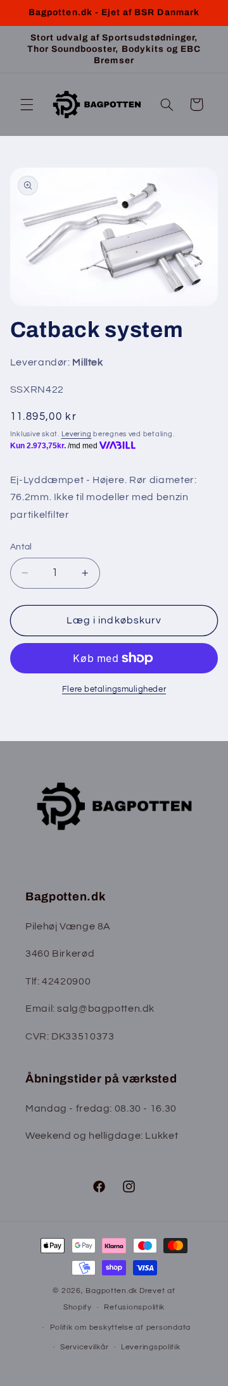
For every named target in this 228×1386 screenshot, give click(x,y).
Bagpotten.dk (111, 1290)
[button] (26, 104)
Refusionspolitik (134, 1307)
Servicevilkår (84, 1347)
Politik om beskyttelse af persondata (120, 1327)
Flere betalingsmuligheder (114, 689)
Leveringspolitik (150, 1347)
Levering (76, 434)
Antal (21, 547)
